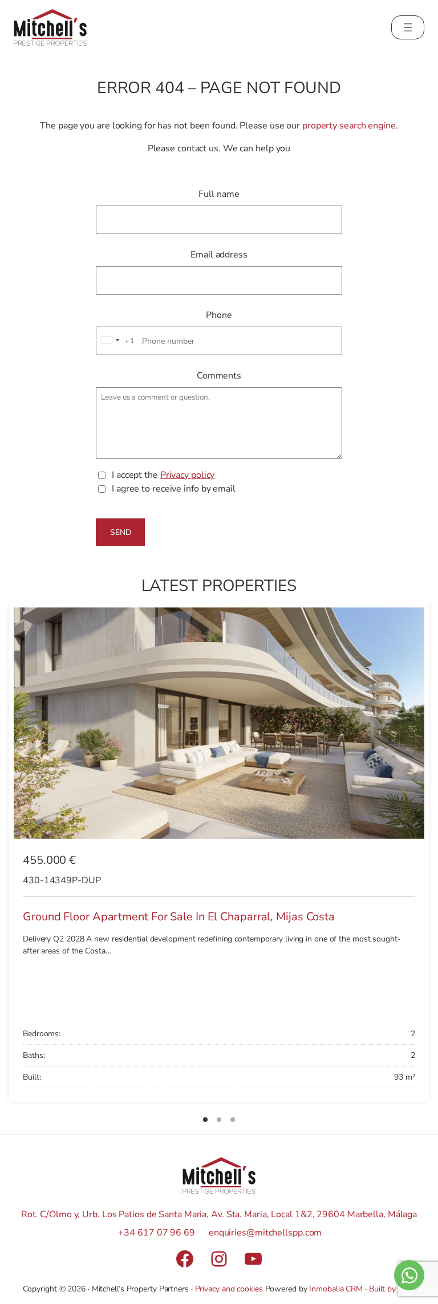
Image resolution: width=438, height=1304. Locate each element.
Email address (219, 254)
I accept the (163, 475)
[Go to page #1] (205, 1119)
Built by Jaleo (392, 1288)
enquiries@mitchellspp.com (265, 1232)
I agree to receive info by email (174, 488)
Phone (219, 315)
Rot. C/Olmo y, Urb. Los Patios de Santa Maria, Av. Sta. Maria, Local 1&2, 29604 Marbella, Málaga (219, 1214)
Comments (219, 375)
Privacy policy (187, 475)
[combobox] (115, 341)
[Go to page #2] (219, 1119)
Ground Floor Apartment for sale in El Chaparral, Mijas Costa (179, 916)
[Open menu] (407, 27)
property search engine (349, 125)
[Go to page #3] (233, 1119)
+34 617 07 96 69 (156, 1232)
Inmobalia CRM (336, 1288)
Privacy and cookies (229, 1288)
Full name (218, 194)
